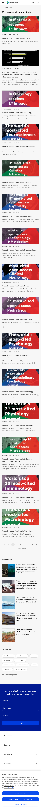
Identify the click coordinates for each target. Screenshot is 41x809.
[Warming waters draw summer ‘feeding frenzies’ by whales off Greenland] (9, 603)
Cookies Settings (20, 804)
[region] (20, 790)
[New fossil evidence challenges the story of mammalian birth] (9, 635)
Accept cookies (20, 793)
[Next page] (32, 544)
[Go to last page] (36, 544)
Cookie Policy (9, 787)
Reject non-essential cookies (20, 799)
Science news (8, 7)
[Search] (33, 2)
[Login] (38, 2)
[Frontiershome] (13, 2)
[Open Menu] (3, 2)
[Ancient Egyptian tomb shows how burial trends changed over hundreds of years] (9, 619)
